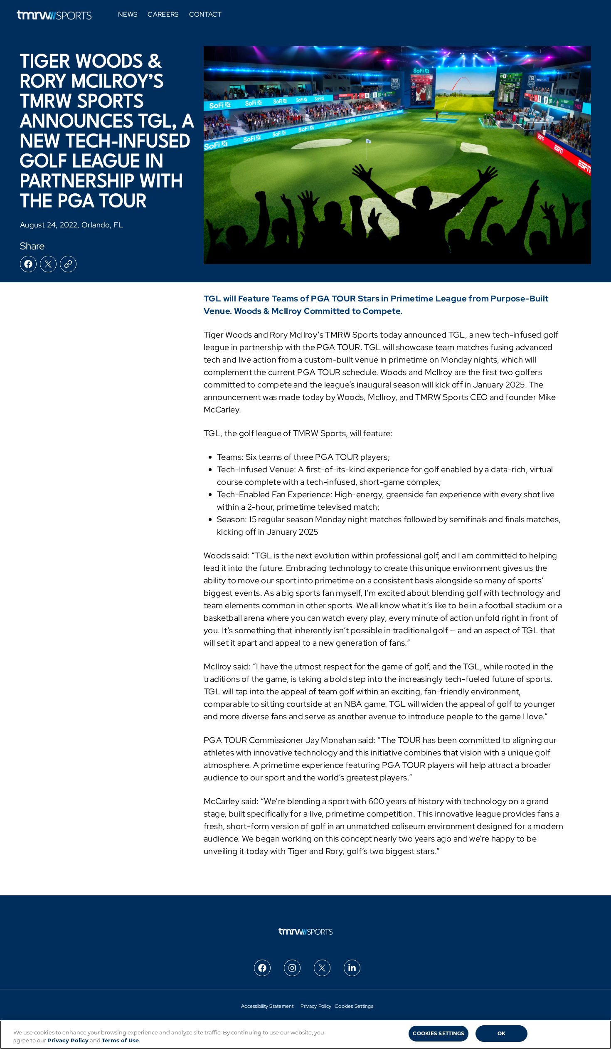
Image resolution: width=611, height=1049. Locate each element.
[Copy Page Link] (68, 264)
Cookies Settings (354, 1006)
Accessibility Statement (267, 1006)
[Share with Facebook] (28, 264)
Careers (163, 14)
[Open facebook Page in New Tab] (262, 968)
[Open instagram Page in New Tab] (292, 968)
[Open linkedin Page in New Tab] (352, 968)
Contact (205, 14)
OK (501, 1033)
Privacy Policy (316, 1006)
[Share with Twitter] (48, 264)
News (128, 14)
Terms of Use (120, 1040)
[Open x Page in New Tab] (322, 968)
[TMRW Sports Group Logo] (54, 15)
